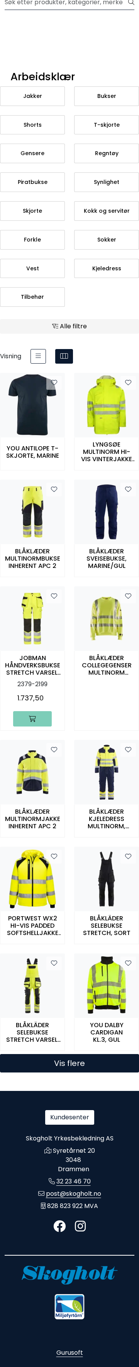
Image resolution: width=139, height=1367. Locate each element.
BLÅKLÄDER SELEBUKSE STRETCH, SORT (107, 926)
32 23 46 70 (73, 1181)
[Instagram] (80, 1226)
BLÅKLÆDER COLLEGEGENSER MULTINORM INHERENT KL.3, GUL (107, 665)
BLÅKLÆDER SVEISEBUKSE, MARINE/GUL (106, 559)
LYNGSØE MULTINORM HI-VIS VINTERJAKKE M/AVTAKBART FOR (106, 452)
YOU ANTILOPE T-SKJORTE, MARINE (32, 452)
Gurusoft (69, 1352)
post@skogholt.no (73, 1193)
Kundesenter (69, 1117)
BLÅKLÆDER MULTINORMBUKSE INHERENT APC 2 (32, 559)
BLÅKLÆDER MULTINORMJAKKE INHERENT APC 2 (32, 819)
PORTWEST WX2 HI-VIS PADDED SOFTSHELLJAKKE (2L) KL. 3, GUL (32, 926)
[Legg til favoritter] (54, 383)
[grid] (64, 356)
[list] (38, 356)
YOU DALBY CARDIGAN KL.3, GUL (107, 1032)
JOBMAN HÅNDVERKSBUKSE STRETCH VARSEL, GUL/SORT (32, 665)
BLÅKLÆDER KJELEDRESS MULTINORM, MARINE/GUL (106, 819)
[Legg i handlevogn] (32, 719)
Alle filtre (72, 326)
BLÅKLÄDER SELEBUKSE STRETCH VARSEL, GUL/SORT (32, 1032)
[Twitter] (59, 1226)
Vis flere (69, 1063)
